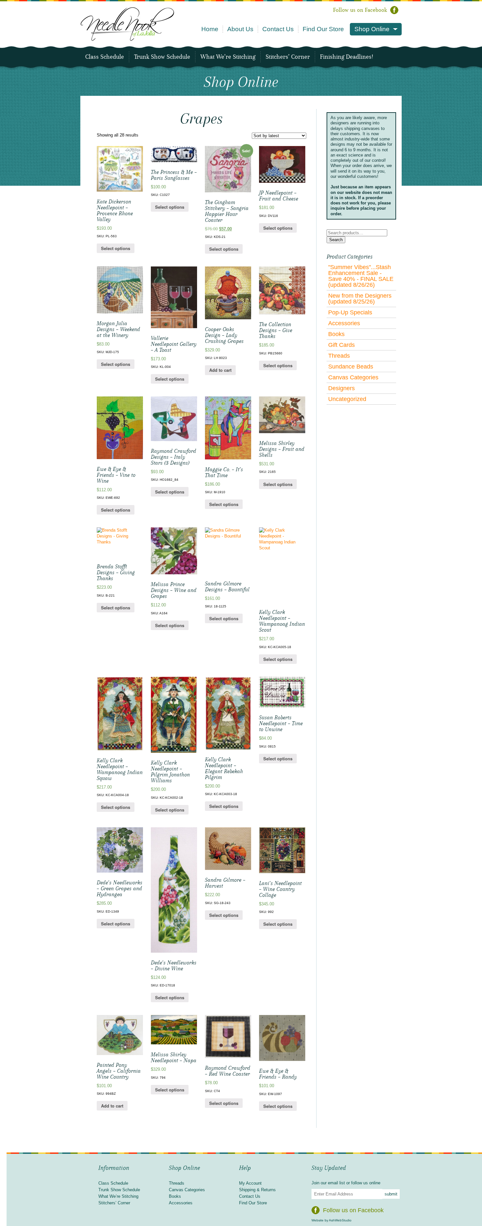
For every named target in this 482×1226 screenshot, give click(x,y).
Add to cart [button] (220, 370)
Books (336, 334)
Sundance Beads (350, 366)
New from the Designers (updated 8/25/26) (360, 298)
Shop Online (372, 29)
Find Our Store (323, 29)
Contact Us (278, 29)
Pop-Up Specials (350, 312)
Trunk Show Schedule (162, 56)
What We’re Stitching (227, 56)
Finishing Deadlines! (346, 56)
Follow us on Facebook (360, 10)
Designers (341, 388)
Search (336, 239)
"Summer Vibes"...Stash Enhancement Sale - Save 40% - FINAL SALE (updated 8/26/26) (360, 276)
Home (209, 29)
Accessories (344, 323)
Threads (339, 355)
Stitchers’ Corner (288, 56)
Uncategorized (347, 399)
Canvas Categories (353, 377)
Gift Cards (341, 345)
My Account (250, 1183)
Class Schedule (104, 56)
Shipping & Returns (257, 1189)
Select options (115, 248)
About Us (240, 29)
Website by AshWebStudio (331, 1220)
